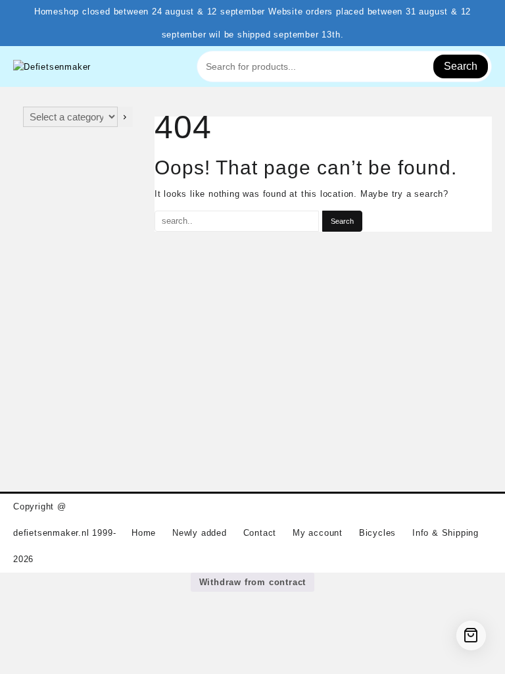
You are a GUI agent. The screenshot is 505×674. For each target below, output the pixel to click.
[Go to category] (125, 117)
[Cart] (471, 635)
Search (460, 66)
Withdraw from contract (252, 582)
